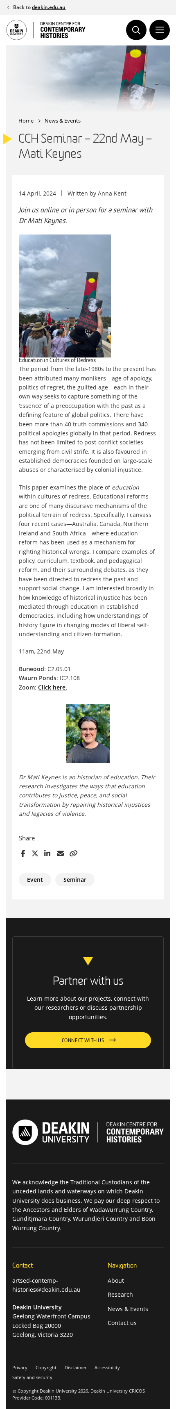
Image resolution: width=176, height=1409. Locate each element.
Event (35, 879)
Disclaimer (75, 1367)
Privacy (19, 1367)
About (116, 1280)
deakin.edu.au (48, 7)
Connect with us (83, 1040)
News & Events (63, 120)
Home (26, 120)
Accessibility (107, 1367)
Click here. (52, 687)
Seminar (74, 879)
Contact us (122, 1323)
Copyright (46, 1367)
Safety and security (32, 1377)
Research (120, 1294)
